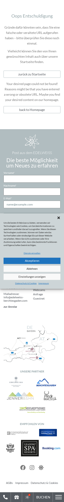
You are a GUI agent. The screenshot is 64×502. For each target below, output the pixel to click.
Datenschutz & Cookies (26, 283)
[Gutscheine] (16, 497)
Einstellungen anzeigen (32, 276)
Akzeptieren (32, 260)
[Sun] (41, 467)
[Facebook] (23, 467)
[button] (58, 218)
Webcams (39, 290)
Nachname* (10, 185)
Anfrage (38, 294)
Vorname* (9, 172)
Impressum (43, 283)
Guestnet (39, 298)
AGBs (9, 482)
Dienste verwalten (32, 253)
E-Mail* (8, 198)
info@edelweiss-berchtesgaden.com (15, 298)
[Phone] (5, 497)
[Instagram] (32, 467)
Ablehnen (32, 268)
